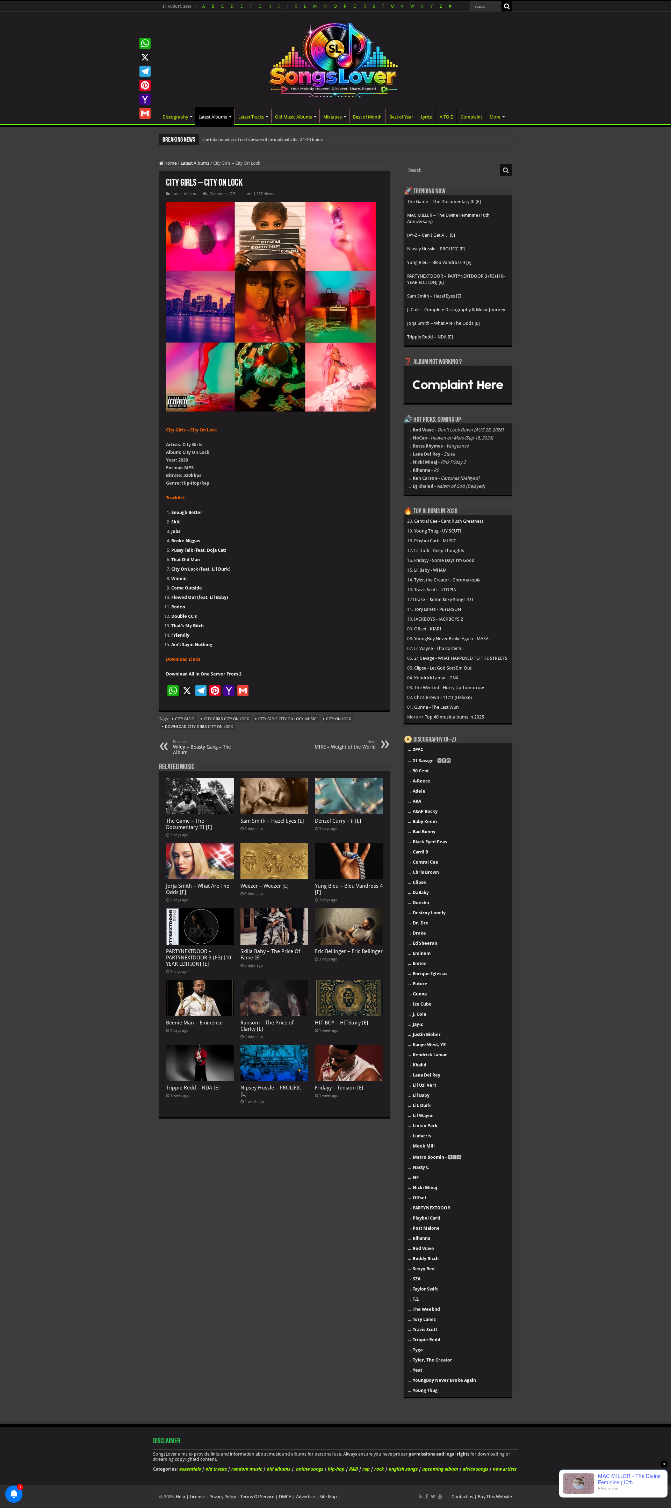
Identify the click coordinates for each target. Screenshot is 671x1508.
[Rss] (420, 1496)
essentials (190, 1469)
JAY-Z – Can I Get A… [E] (431, 235)
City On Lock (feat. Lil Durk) (200, 569)
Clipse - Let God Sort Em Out (442, 668)
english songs (402, 1469)
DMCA (285, 1496)
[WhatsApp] (145, 43)
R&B (353, 1469)
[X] (145, 57)
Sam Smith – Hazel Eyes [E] (272, 821)
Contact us (462, 1496)
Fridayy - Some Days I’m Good (444, 560)
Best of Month (367, 117)
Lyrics (426, 117)
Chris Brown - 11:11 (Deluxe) (443, 697)
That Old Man (185, 559)
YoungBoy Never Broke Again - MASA (451, 638)
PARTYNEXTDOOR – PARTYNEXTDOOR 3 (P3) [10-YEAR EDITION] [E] (199, 957)
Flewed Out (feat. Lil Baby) (199, 597)
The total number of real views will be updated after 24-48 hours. (263, 139)
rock (379, 1469)
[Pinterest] (145, 85)
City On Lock (338, 719)
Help (180, 1496)
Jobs (175, 531)
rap (365, 1469)
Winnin (179, 578)
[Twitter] (433, 1496)
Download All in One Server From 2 (203, 674)
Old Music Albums (293, 117)
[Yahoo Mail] (145, 99)
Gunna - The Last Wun (436, 707)
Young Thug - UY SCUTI (437, 531)
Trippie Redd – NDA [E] (193, 1088)
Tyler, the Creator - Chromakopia (447, 580)
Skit (175, 521)
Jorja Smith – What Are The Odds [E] (443, 323)
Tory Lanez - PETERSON (437, 609)
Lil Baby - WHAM (430, 570)
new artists (504, 1469)
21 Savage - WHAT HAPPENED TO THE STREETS (460, 658)
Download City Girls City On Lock (199, 726)
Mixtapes (332, 117)
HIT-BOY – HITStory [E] (341, 1023)
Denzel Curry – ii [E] (338, 821)
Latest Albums (213, 117)
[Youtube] (440, 1496)
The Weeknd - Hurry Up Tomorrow (449, 687)
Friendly (180, 635)
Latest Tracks (251, 117)
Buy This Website (495, 1496)
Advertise (305, 1496)
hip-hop (335, 1469)
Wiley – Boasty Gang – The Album (202, 747)
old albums (278, 1469)
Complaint (471, 117)
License (197, 1496)
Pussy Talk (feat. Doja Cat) (198, 550)
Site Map (328, 1496)
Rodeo (178, 606)
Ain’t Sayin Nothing (191, 644)
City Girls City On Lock (226, 719)
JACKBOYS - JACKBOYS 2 (438, 619)
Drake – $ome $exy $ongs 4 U (443, 599)
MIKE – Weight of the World (345, 744)
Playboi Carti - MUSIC (435, 540)
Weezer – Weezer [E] (264, 886)
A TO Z (446, 117)
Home (170, 163)
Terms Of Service (257, 1496)
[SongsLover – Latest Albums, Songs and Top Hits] (335, 58)
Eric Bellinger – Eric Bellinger (349, 951)
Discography (175, 117)
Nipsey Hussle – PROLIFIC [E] (436, 248)
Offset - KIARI (427, 628)
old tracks (215, 1469)
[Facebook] (427, 1496)
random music (246, 1469)
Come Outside (186, 588)
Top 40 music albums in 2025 (454, 717)
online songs (309, 1469)
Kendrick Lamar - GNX (436, 677)
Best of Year (401, 117)
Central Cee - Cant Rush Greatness (449, 521)
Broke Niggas (185, 540)
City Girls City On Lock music (287, 719)
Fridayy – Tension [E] (339, 1088)
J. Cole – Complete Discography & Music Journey (456, 309)
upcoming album (440, 1469)
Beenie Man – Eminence (194, 1023)
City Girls (184, 719)
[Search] (507, 6)
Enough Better (186, 512)
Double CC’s (184, 616)
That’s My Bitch (187, 625)
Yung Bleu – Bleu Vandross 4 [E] (439, 262)
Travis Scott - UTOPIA (435, 589)
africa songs (475, 1469)
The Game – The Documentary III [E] (189, 824)
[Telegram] (145, 71)
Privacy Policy (222, 1496)
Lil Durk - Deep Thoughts (439, 550)
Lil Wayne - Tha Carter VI (438, 648)
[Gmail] (145, 113)
